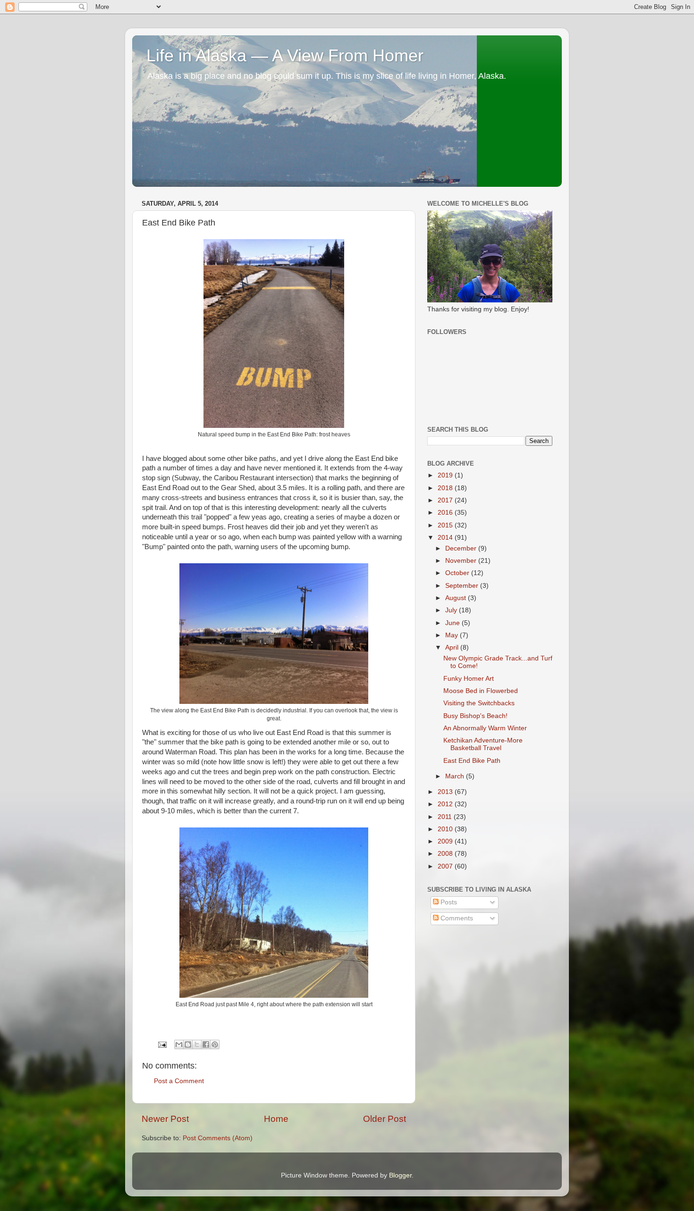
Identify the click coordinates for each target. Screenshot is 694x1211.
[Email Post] (162, 1044)
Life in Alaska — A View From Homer (284, 55)
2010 (446, 829)
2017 (446, 500)
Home (276, 1119)
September (462, 585)
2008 (446, 853)
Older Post (384, 1119)
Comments (456, 918)
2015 (446, 525)
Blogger (400, 1175)
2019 (446, 475)
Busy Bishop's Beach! (475, 715)
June (453, 622)
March (455, 776)
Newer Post (165, 1119)
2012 (446, 804)
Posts (448, 902)
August (456, 597)
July (452, 610)
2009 (446, 841)
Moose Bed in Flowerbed (480, 690)
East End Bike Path (471, 760)
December (461, 548)
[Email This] (179, 1044)
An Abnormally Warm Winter (485, 728)
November (461, 560)
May (452, 635)
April (452, 647)
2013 (446, 791)
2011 (446, 816)
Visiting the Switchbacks (479, 703)
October (458, 572)
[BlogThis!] (188, 1044)
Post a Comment (179, 1081)
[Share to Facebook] (206, 1044)
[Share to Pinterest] (215, 1044)
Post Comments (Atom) (218, 1138)
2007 (446, 866)
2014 (446, 537)
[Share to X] (197, 1044)
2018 (446, 488)
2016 (446, 512)
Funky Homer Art (468, 678)
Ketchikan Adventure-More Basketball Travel (483, 744)
